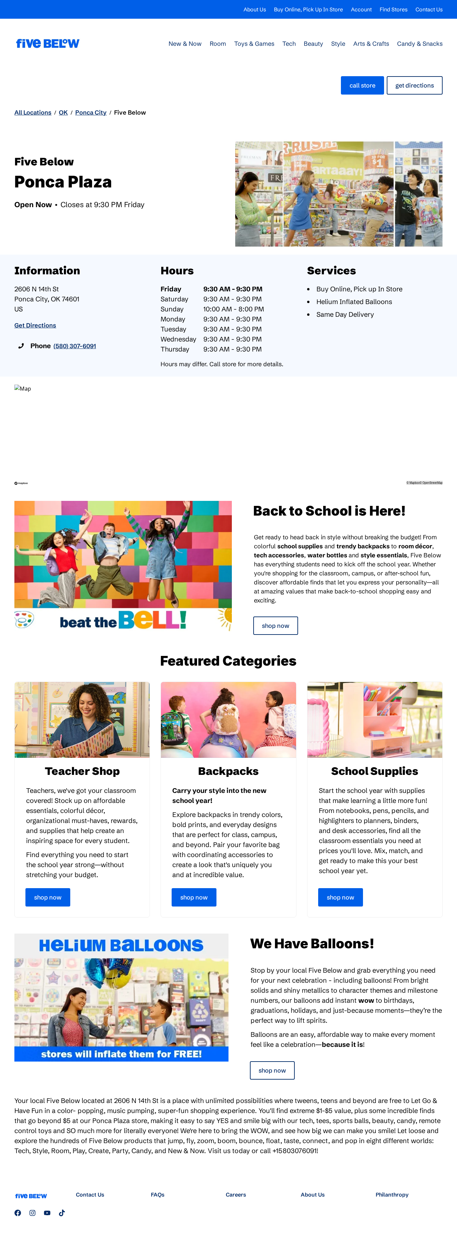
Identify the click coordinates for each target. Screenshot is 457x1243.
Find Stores (393, 9)
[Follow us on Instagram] (32, 1213)
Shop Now (275, 626)
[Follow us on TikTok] (62, 1213)
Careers (236, 1194)
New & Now (185, 43)
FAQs (158, 1194)
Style (338, 43)
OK (63, 112)
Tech (289, 43)
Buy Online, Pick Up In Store (308, 9)
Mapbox (414, 483)
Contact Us (429, 9)
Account (361, 9)
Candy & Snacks (420, 43)
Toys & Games (254, 43)
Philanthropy (392, 1194)
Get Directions (414, 85)
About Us (255, 9)
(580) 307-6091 (75, 346)
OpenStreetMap (433, 483)
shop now (272, 1070)
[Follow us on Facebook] (17, 1213)
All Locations (33, 112)
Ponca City (91, 112)
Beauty (313, 43)
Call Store (362, 85)
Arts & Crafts (371, 43)
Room (218, 43)
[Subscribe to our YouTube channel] (47, 1213)
